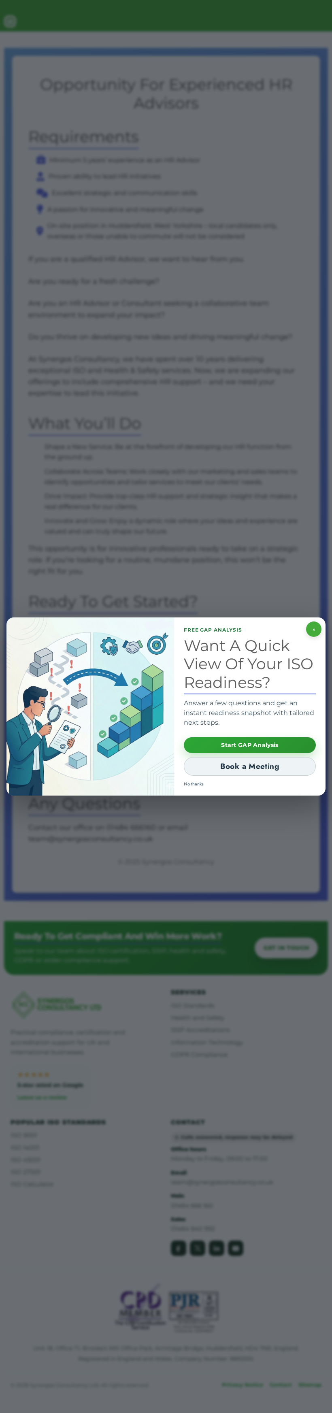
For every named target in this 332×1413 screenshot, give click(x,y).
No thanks (194, 784)
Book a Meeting (249, 766)
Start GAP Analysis (249, 745)
